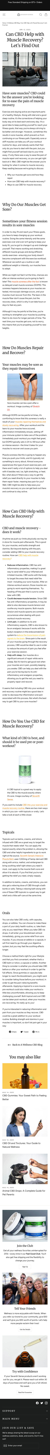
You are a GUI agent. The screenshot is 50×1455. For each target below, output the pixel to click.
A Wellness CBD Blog (13, 23)
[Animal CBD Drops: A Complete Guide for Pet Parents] (25, 1169)
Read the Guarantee (25, 1392)
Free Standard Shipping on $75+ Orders (25, 2)
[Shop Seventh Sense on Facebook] (37, 1403)
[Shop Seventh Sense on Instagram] (46, 1403)
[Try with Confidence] (25, 1351)
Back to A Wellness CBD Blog (27, 1044)
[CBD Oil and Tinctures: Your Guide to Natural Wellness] (25, 1121)
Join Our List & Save (18, 1428)
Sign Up (25, 1267)
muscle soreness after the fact (25, 281)
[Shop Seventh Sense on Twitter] (41, 1403)
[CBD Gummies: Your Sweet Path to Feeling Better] (25, 1076)
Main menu (11, 1418)
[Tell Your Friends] (25, 1289)
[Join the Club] (25, 1226)
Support (8, 1411)
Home (4, 23)
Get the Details (25, 1329)
